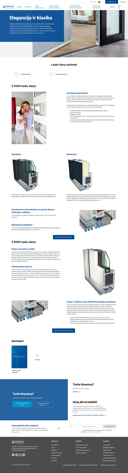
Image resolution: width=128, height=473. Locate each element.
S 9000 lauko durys (25, 74)
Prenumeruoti (109, 426)
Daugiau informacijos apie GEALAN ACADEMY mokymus (88, 415)
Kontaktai (75, 391)
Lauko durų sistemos (81, 447)
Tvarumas (54, 458)
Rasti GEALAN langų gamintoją (43, 404)
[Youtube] (20, 454)
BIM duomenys (107, 450)
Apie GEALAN (55, 445)
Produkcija (28, 7)
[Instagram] (16, 454)
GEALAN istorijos (56, 455)
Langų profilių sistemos (81, 445)
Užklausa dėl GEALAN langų (22, 404)
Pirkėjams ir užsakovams (97, 7)
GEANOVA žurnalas (56, 453)
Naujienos (54, 450)
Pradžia (19, 7)
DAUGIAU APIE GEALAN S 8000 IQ (63, 330)
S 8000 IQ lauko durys (61, 74)
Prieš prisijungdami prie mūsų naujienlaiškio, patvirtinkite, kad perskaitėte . (96, 431)
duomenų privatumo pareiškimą (93, 432)
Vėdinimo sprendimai (81, 453)
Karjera (112, 7)
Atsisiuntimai (106, 445)
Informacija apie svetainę (70, 465)
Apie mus (119, 7)
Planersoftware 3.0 (108, 455)
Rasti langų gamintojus (109, 460)
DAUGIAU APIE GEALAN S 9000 (63, 237)
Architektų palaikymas (109, 447)
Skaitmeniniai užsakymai (109, 458)
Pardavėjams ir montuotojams (54, 7)
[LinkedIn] (23, 454)
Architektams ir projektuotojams (76, 7)
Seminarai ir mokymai (109, 453)
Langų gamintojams (39, 7)
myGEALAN (110, 2)
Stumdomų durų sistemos (82, 450)
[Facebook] (13, 454)
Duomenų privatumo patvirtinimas (88, 465)
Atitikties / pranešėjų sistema (108, 465)
